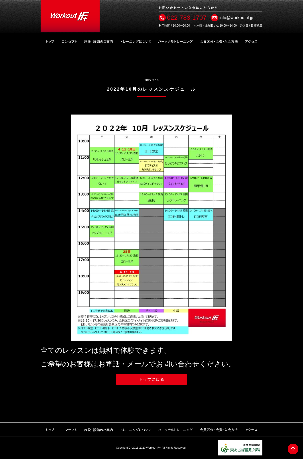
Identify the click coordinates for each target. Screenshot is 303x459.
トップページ (50, 41)
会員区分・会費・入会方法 (219, 41)
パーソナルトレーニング (175, 41)
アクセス (251, 41)
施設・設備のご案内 (99, 41)
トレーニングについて (136, 41)
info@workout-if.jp (236, 17)
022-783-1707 (187, 17)
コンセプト (69, 41)
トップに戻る (152, 379)
